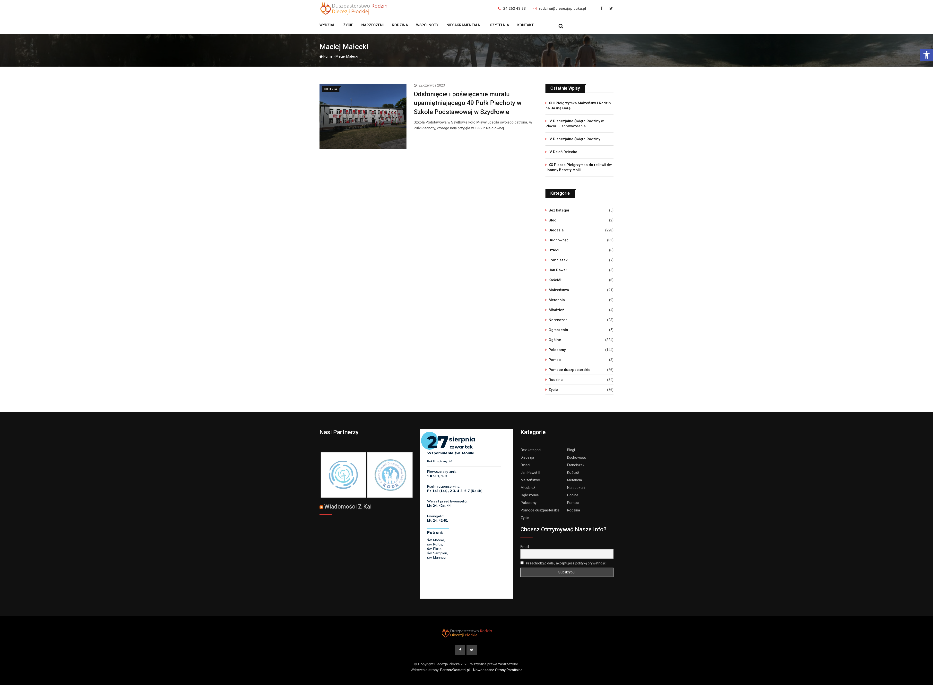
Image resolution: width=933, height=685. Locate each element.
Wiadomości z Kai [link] (347, 506)
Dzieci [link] (554, 250)
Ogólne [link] (555, 340)
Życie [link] (348, 25)
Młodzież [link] (556, 310)
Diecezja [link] (556, 230)
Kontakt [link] (525, 25)
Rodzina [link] (400, 25)
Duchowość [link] (559, 240)
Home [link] (328, 56)
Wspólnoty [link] (427, 25)
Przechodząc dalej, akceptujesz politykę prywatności (565, 563)
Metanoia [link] (557, 300)
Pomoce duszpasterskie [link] (569, 370)
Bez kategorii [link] (560, 210)
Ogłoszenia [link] (558, 330)
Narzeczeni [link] (372, 25)
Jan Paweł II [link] (559, 270)
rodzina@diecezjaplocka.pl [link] (562, 8)
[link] (926, 55)
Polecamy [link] (557, 350)
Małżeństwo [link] (559, 290)
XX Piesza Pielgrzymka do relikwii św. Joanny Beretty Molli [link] (579, 167)
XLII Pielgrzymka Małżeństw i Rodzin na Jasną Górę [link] (578, 105)
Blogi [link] (553, 220)
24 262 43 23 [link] (514, 8)
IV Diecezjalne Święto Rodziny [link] (574, 139)
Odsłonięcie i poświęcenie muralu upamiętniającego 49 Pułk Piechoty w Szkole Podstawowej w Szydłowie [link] (467, 102)
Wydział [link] (327, 25)
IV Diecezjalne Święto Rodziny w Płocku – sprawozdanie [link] (574, 123)
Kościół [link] (555, 280)
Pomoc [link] (555, 360)
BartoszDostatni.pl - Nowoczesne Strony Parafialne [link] (481, 670)
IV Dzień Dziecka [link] (563, 152)
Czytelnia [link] (499, 25)
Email (524, 547)
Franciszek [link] (558, 260)
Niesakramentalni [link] (464, 25)
